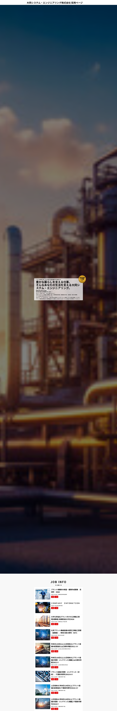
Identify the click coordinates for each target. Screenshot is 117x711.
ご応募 (56, 596)
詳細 (52, 596)
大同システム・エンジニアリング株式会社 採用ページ (55, 2)
